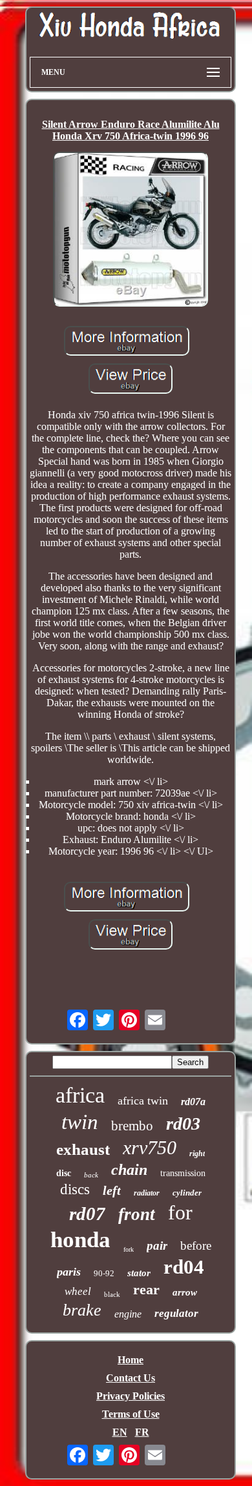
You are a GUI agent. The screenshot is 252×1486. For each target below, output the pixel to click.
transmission (182, 1173)
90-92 (104, 1273)
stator (139, 1273)
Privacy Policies (130, 1395)
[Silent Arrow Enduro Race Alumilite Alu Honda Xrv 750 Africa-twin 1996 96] (130, 230)
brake (82, 1310)
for (180, 1212)
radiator (147, 1192)
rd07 (87, 1213)
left (112, 1190)
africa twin (143, 1100)
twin (79, 1122)
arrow (185, 1292)
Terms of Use (131, 1414)
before (195, 1245)
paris (69, 1271)
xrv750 (149, 1147)
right (197, 1153)
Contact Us (130, 1377)
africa (80, 1095)
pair (157, 1245)
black (112, 1294)
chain (129, 1169)
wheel (78, 1291)
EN (119, 1432)
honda (80, 1239)
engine (128, 1313)
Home (130, 1359)
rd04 (183, 1267)
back (91, 1175)
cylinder (187, 1192)
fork (128, 1249)
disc (63, 1173)
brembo (132, 1126)
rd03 (183, 1124)
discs (75, 1189)
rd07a (193, 1101)
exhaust (83, 1149)
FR (142, 1432)
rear (146, 1289)
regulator (176, 1313)
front (136, 1214)
